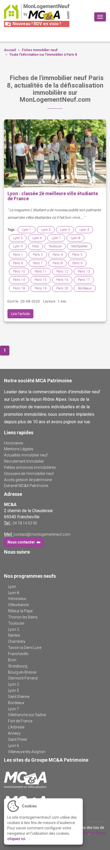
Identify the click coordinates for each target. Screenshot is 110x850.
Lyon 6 (37, 238)
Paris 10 (19, 271)
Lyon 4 (84, 230)
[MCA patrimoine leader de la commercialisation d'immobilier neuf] (55, 780)
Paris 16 (62, 280)
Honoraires (13, 443)
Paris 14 (19, 280)
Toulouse (55, 246)
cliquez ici (16, 839)
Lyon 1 (26, 230)
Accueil (10, 50)
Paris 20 (62, 288)
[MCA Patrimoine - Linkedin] (15, 563)
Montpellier (79, 246)
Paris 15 (40, 280)
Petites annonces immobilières (30, 467)
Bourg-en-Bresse (22, 672)
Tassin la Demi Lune (24, 647)
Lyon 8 (75, 238)
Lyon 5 (17, 238)
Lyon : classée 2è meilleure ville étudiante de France (52, 196)
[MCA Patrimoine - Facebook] (7, 563)
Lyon (12, 586)
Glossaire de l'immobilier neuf (29, 473)
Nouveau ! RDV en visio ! (36, 23)
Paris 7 (38, 263)
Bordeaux (85, 288)
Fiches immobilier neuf (39, 50)
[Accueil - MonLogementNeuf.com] (36, 12)
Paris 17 (84, 280)
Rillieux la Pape (20, 611)
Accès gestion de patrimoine (28, 480)
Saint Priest (17, 739)
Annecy (14, 733)
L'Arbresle (16, 727)
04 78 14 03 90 (25, 523)
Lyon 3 (65, 230)
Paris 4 (57, 254)
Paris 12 (62, 271)
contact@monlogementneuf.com (42, 534)
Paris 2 (38, 254)
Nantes (14, 635)
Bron (12, 660)
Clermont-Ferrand (23, 678)
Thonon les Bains (23, 617)
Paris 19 (40, 288)
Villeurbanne (18, 605)
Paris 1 (18, 254)
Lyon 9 (17, 246)
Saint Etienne (18, 696)
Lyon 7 (56, 238)
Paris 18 (19, 288)
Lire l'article (20, 314)
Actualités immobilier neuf (26, 455)
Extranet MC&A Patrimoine (26, 485)
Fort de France (20, 721)
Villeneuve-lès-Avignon (26, 752)
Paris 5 (77, 254)
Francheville (18, 654)
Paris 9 (77, 263)
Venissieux (17, 598)
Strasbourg (17, 666)
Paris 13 (84, 271)
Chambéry (16, 641)
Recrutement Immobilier (24, 461)
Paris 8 (57, 263)
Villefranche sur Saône (27, 715)
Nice (35, 246)
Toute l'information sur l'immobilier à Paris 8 (43, 54)
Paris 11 (40, 271)
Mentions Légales (18, 449)
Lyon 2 (45, 230)
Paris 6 (18, 263)
